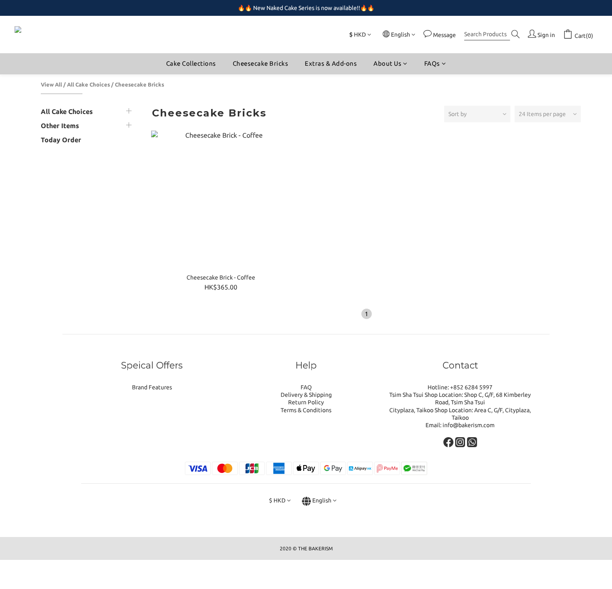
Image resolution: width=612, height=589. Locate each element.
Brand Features (152, 387)
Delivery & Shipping (306, 394)
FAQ (306, 387)
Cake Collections (191, 63)
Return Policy (306, 402)
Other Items (60, 125)
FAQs (432, 63)
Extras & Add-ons (331, 63)
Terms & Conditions (306, 410)
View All (51, 84)
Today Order (61, 140)
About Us (387, 63)
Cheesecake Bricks (261, 63)
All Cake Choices (88, 84)
